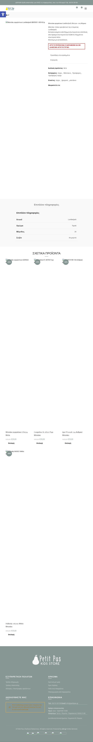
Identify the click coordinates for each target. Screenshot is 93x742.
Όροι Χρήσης (53, 685)
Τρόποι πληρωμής (12, 682)
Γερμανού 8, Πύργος (75, 718)
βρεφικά (65, 80)
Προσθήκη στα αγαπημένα (60, 55)
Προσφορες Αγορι (55, 75)
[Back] (7, 15)
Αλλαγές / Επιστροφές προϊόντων (18, 689)
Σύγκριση (53, 60)
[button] (3, 14)
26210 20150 (56, 703)
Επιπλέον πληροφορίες (46, 204)
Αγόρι (58, 80)
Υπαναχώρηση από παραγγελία (59, 692)
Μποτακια (67, 73)
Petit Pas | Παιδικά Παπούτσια (28, 729)
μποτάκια (72, 80)
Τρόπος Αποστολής (13, 685)
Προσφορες (76, 73)
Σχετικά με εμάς (54, 682)
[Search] (70, 8)
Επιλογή (11, 443)
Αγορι (60, 73)
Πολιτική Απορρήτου (55, 689)
